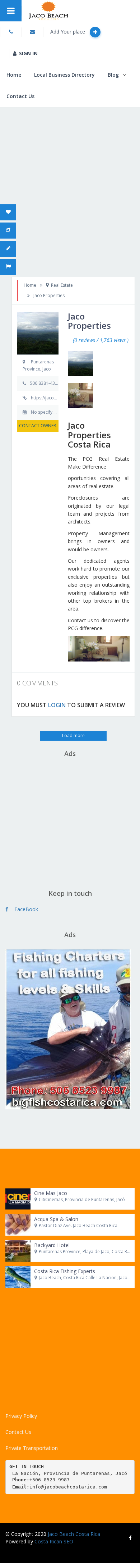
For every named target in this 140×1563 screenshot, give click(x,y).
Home (13, 74)
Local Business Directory (64, 74)
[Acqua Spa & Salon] (18, 1225)
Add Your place (68, 31)
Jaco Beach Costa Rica (74, 1534)
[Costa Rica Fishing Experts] (18, 1277)
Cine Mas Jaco (50, 1193)
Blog (113, 74)
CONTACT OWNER (37, 426)
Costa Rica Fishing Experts (64, 1271)
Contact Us (20, 96)
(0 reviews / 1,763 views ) (101, 340)
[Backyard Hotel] (18, 1251)
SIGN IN (28, 53)
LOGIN (57, 705)
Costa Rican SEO (53, 1541)
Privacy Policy (21, 1416)
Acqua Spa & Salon (56, 1219)
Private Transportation (31, 1448)
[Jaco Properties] (80, 363)
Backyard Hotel (52, 1245)
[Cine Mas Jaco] (18, 1199)
